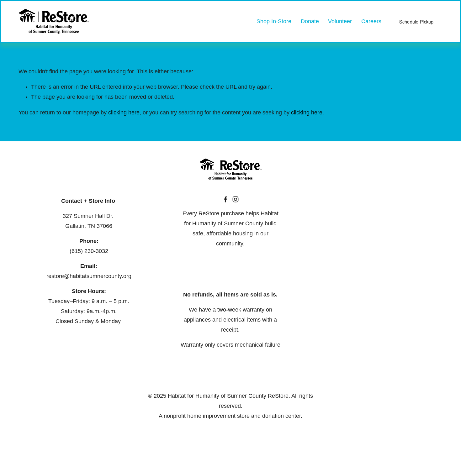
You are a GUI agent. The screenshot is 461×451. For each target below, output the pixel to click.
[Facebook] (225, 199)
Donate (310, 21)
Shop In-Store (274, 21)
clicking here (124, 112)
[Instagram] (235, 199)
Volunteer (340, 21)
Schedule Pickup (416, 21)
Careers (371, 21)
